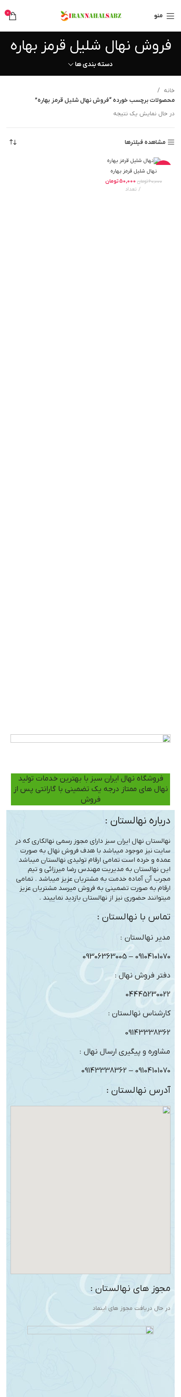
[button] (90, 1190)
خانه (168, 91)
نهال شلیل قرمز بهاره (133, 171)
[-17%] (134, 161)
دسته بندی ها (94, 64)
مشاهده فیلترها (145, 142)
